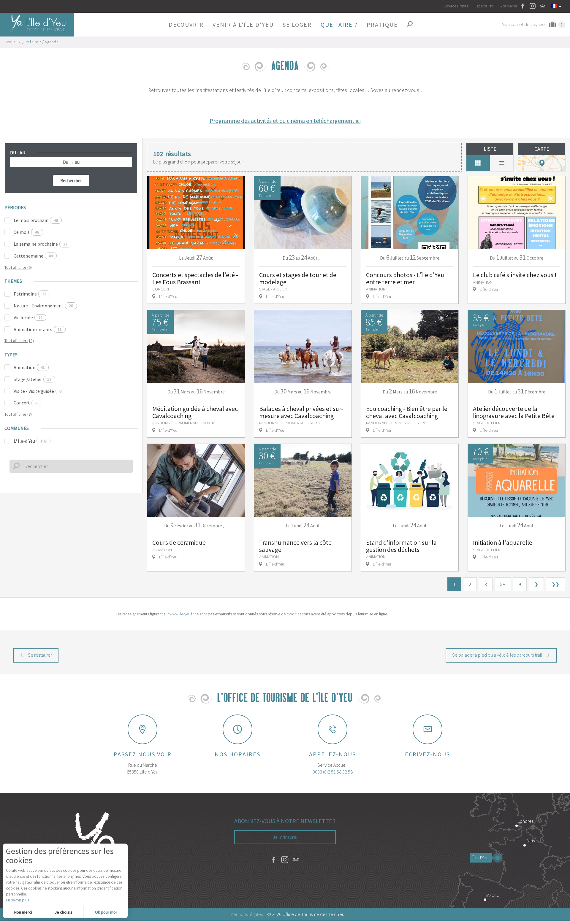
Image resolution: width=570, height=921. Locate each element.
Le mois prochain (36, 220)
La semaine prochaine (40, 244)
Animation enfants (38, 329)
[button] (186, 24)
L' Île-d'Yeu (30, 441)
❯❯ (555, 584)
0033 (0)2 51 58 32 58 (333, 772)
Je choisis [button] (63, 912)
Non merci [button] (23, 912)
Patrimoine (30, 294)
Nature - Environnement (43, 306)
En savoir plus (17, 900)
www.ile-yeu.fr (182, 614)
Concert (25, 403)
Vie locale (28, 317)
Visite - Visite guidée (37, 391)
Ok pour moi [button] (106, 912)
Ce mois (26, 232)
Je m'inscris (285, 837)
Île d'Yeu (481, 857)
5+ (502, 584)
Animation (29, 367)
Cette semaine (33, 256)
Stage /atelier (32, 379)
